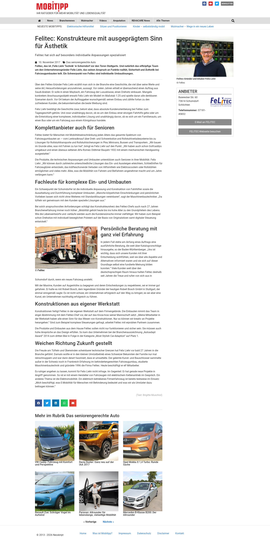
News (50, 20)
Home (83, 533)
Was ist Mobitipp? (102, 533)
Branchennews (67, 20)
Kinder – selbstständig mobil (149, 26)
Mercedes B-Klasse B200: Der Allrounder (139, 513)
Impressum (125, 533)
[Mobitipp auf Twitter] (217, 3)
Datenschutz (144, 533)
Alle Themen (163, 20)
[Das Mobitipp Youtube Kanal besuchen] (210, 3)
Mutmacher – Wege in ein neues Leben (192, 26)
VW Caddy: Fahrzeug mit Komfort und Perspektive (53, 463)
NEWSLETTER (227, 4)
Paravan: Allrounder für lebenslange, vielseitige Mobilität (97, 513)
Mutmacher (87, 20)
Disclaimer (163, 533)
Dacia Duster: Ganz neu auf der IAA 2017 (96, 463)
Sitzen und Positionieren (113, 26)
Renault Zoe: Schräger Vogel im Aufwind (53, 513)
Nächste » (108, 521)
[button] (233, 21)
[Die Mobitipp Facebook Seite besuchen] (204, 3)
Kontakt (179, 533)
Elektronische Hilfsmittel (80, 26)
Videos (103, 20)
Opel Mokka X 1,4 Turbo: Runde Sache (140, 463)
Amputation (119, 20)
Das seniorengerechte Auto (92, 415)
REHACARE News (141, 20)
